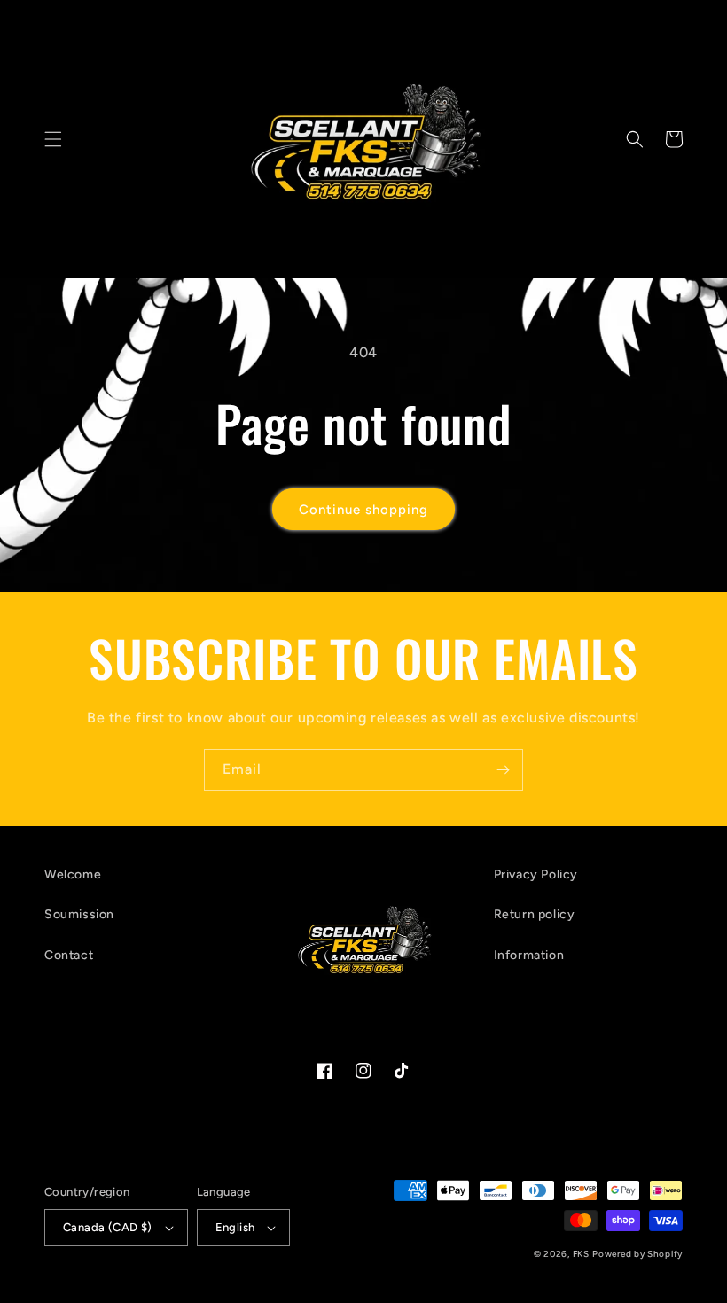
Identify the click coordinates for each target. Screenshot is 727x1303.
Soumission (79, 914)
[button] (53, 139)
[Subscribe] (502, 770)
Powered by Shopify (637, 1254)
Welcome (72, 874)
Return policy (534, 914)
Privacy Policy (536, 874)
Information (529, 955)
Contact (68, 955)
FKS (581, 1254)
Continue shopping (363, 510)
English (235, 1227)
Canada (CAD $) (107, 1227)
